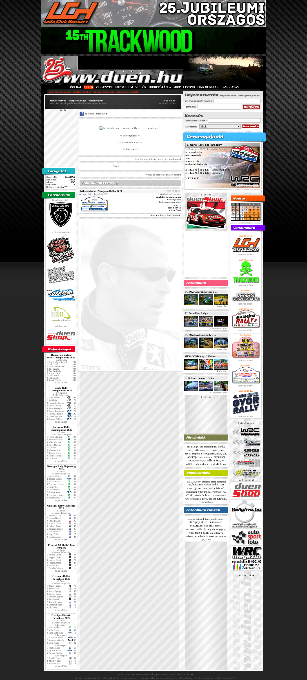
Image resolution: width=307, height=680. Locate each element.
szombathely (201, 536)
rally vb (211, 529)
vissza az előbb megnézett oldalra (163, 174)
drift (196, 450)
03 (245, 216)
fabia (187, 453)
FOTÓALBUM (124, 87)
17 (233, 210)
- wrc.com (202, 172)
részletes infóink (245, 254)
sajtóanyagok (65, 92)
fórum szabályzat (168, 674)
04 (250, 216)
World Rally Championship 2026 (61, 389)
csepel (220, 519)
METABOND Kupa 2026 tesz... (201, 356)
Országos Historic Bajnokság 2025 (61, 616)
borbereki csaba (209, 481)
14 (250, 207)
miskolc (208, 457)
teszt (211, 536)
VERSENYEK (104, 87)
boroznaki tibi (210, 446)
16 (258, 207)
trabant (212, 498)
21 (250, 210)
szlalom (189, 536)
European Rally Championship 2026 (61, 428)
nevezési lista (192, 161)
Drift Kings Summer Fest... (199, 378)
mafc (201, 457)
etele (206, 525)
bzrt (222, 484)
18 (237, 210)
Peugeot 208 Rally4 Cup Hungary (61, 546)
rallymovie (215, 491)
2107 (189, 481)
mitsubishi (191, 491)
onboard (202, 491)
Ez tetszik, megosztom (96, 113)
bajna (207, 519)
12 (254, 219)
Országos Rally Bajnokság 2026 (61, 467)
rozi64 (198, 532)
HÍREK (88, 87)
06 (258, 216)
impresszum (141, 674)
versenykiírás (174, 199)
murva (198, 460)
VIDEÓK (140, 87)
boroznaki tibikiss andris (205, 484)
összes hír (53, 92)
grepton (196, 453)
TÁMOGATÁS (230, 87)
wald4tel (216, 464)
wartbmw (209, 502)
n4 (204, 460)
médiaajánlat (182, 674)
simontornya (216, 532)
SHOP (177, 87)
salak (206, 532)
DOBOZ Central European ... (201, 291)
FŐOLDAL (75, 87)
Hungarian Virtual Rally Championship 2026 (61, 356)
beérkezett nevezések (170, 202)
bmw (198, 482)
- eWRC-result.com (207, 170)
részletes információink (168, 196)
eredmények (174, 207)
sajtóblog (77, 92)
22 (254, 210)
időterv (177, 205)
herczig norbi (208, 453)
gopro (198, 488)
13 (245, 207)
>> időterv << (130, 149)
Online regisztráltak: (55, 187)
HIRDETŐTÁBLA (160, 87)
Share (116, 166)
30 (258, 213)
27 (245, 213)
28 (250, 213)
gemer (218, 525)
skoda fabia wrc (203, 495)
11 (237, 207)
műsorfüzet (175, 210)
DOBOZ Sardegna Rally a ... (200, 334)
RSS (191, 674)
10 (233, 207)
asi (188, 446)
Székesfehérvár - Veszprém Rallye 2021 (101, 191)
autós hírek (109, 92)
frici (211, 525)
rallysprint (220, 529)
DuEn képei (222, 306)
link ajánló (97, 92)
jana (205, 488)
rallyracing (213, 460)
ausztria (191, 519)
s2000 (189, 464)
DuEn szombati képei (217, 328)
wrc (224, 464)
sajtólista (87, 92)
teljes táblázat (61, 382)
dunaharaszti (215, 522)
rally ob (201, 529)
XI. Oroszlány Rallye (196, 313)
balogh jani (197, 446)
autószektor (134, 92)
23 (258, 210)
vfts (201, 501)
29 (254, 213)
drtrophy (194, 522)
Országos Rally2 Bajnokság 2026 (61, 577)
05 (254, 216)
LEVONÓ (189, 87)
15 (254, 207)
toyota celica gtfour (198, 499)
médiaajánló (121, 92)
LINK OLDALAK (208, 87)
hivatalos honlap (193, 152)
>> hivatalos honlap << (130, 142)
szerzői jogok (153, 674)
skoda (196, 464)
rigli (191, 532)
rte (223, 460)
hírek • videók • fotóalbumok (165, 215)
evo (222, 450)
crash (190, 488)
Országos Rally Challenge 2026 (61, 507)
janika (212, 488)
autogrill (200, 519)
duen (202, 450)
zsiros (208, 539)
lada (218, 488)
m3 (222, 488)
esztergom (212, 450)
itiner (218, 453)
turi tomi (204, 464)
